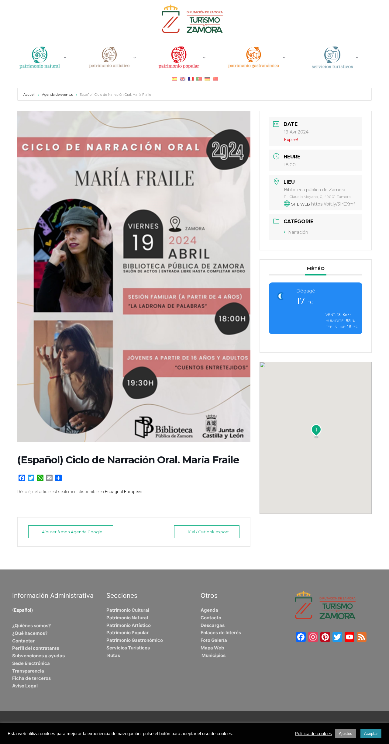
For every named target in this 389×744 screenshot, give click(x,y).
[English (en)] (182, 78)
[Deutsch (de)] (207, 78)
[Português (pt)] (199, 78)
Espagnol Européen (123, 491)
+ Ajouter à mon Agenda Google (70, 531)
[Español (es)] (174, 78)
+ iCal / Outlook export (207, 531)
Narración (298, 232)
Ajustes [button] (345, 733)
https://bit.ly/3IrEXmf (333, 204)
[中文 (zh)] (215, 78)
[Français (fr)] (191, 78)
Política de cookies (313, 733)
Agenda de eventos (57, 94)
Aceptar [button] (371, 733)
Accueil (29, 94)
